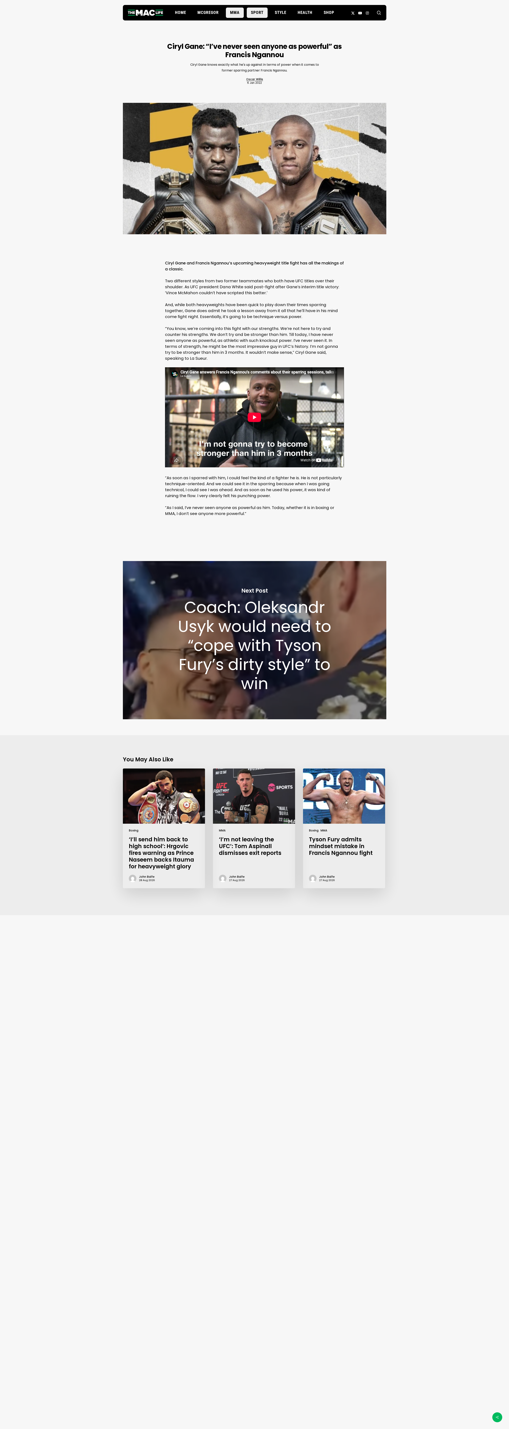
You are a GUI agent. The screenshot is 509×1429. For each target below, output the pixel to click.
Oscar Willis (254, 79)
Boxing (133, 830)
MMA (222, 830)
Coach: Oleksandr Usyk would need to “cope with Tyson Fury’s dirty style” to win (254, 640)
